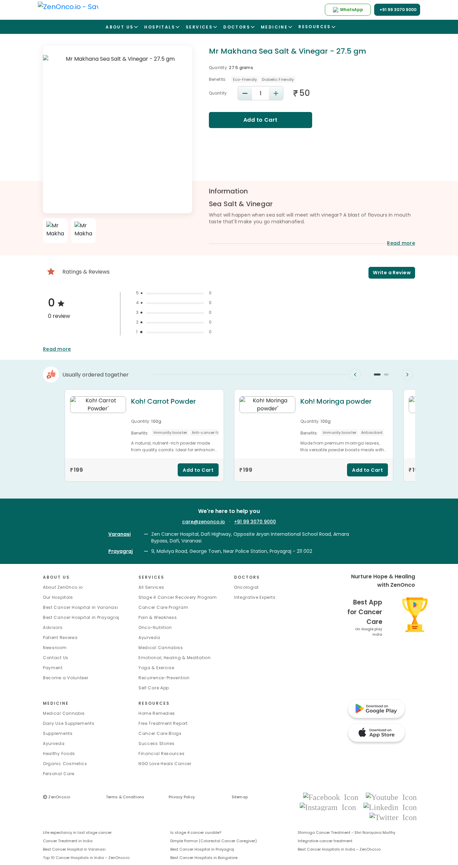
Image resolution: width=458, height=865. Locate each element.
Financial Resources (161, 753)
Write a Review (392, 272)
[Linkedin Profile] (390, 807)
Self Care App (153, 688)
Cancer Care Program (163, 607)
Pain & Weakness (157, 617)
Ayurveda (149, 637)
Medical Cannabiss (160, 647)
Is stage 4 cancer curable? (195, 832)
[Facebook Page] (332, 797)
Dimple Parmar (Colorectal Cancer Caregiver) (213, 841)
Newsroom (55, 647)
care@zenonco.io (203, 521)
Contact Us (55, 657)
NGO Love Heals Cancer (164, 763)
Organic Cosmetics (65, 763)
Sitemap (240, 797)
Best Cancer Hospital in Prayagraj (81, 617)
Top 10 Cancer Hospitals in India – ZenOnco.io (86, 857)
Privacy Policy (182, 797)
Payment (53, 668)
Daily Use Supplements (69, 723)
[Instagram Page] (330, 807)
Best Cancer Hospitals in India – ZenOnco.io (339, 849)
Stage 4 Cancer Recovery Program (177, 597)
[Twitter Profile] (393, 817)
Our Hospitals (58, 597)
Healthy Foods (59, 753)
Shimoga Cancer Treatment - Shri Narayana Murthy (346, 832)
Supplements (58, 733)
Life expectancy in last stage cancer (77, 832)
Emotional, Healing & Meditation (174, 657)
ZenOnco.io (56, 797)
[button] (377, 374)
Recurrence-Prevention (164, 678)
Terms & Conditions (125, 797)
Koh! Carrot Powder (163, 401)
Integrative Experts (254, 597)
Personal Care (58, 773)
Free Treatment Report (163, 723)
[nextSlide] (407, 374)
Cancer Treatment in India (68, 841)
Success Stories (156, 743)
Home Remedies (156, 713)
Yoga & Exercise (156, 668)
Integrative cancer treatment (325, 841)
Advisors (53, 627)
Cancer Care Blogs (160, 733)
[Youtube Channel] (391, 797)
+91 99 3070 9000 (255, 521)
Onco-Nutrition (155, 627)
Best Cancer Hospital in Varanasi (80, 607)
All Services (151, 587)
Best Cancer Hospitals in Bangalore (203, 857)
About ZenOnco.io (63, 587)
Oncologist (246, 587)
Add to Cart (260, 120)
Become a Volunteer (66, 678)
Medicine (56, 703)
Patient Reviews (60, 637)
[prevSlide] (355, 374)
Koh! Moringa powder (335, 401)
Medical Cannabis (64, 713)
